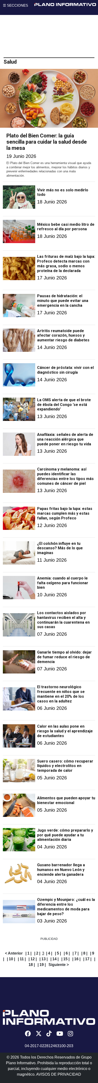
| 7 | (75, 953)
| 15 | (65, 959)
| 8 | (84, 953)
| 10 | (11, 959)
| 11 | (22, 959)
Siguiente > (59, 965)
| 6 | (67, 953)
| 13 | (43, 959)
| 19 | (42, 965)
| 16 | (76, 959)
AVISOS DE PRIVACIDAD (58, 1074)
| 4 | (49, 953)
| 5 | (58, 953)
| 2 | (37, 953)
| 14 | (54, 959)
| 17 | (87, 959)
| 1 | (28, 953)
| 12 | (33, 959)
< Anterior (14, 953)
